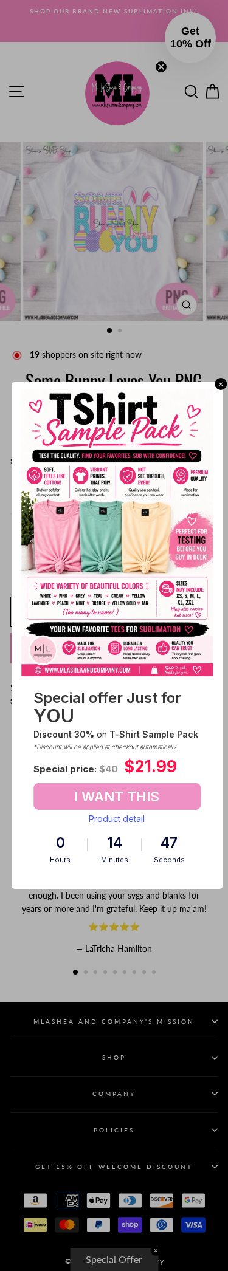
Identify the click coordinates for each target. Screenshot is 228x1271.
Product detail (117, 819)
